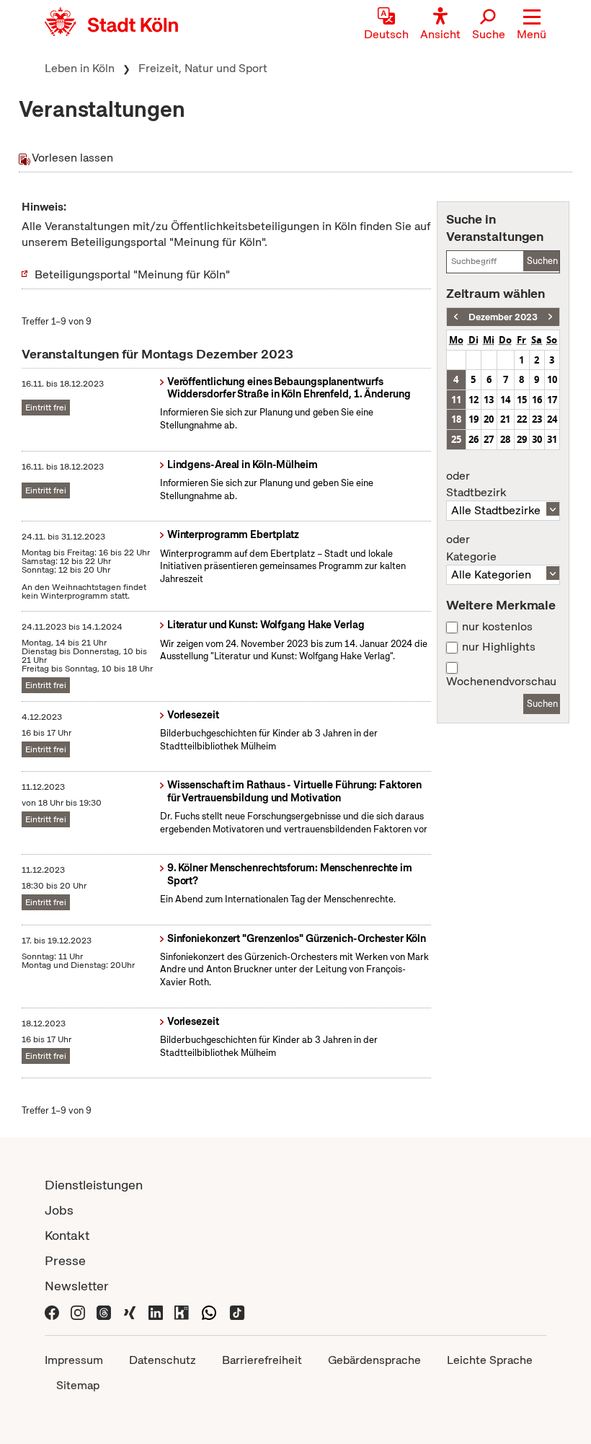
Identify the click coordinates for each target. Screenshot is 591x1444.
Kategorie (471, 548)
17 (552, 399)
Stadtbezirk (476, 485)
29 (522, 439)
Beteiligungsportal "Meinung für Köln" (132, 274)
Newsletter (77, 1285)
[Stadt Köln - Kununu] (181, 1311)
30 (537, 439)
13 (489, 399)
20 (489, 419)
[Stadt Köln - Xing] (130, 1311)
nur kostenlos (497, 627)
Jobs (59, 1210)
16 (537, 399)
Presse (65, 1260)
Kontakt (67, 1235)
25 (456, 439)
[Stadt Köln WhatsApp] (209, 1311)
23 (537, 419)
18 (456, 419)
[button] (531, 25)
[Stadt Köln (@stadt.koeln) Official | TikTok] (237, 1311)
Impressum (74, 1360)
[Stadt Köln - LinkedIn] (155, 1311)
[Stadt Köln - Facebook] (52, 1311)
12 (473, 399)
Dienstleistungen (94, 1184)
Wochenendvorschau (501, 681)
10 (552, 379)
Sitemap (77, 1385)
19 (473, 419)
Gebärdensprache (374, 1360)
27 (489, 439)
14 (505, 399)
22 (522, 419)
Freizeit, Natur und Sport (202, 68)
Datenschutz (162, 1360)
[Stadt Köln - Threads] (104, 1311)
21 (505, 419)
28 (505, 439)
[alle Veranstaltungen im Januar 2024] (550, 317)
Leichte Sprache (490, 1360)
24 (552, 419)
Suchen (542, 261)
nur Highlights (499, 647)
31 (552, 439)
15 (522, 399)
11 (456, 399)
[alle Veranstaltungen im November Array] (456, 317)
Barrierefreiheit (262, 1360)
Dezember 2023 (503, 317)
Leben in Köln (80, 68)
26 (473, 439)
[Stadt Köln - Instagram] (78, 1311)
